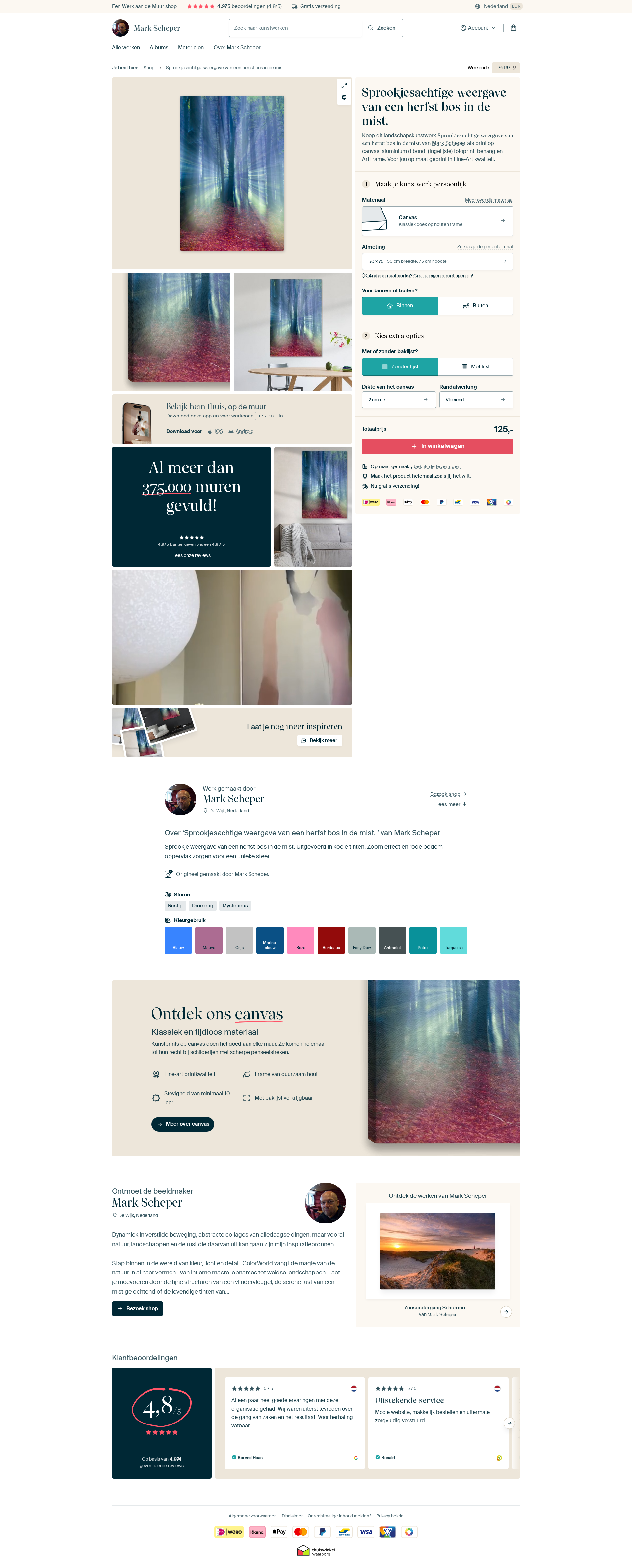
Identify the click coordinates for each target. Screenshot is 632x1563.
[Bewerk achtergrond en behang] (344, 98)
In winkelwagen (443, 446)
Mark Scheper (157, 28)
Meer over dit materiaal (489, 200)
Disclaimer (292, 1516)
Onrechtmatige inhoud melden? (339, 1516)
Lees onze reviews (191, 555)
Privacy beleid (390, 1516)
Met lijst (480, 366)
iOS (219, 431)
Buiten (480, 305)
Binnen (404, 305)
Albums (159, 47)
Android (245, 431)
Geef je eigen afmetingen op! (421, 276)
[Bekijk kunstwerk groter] (344, 85)
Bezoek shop (445, 794)
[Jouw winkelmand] (513, 28)
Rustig (175, 905)
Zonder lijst (404, 366)
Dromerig (202, 905)
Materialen (191, 47)
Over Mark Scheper (237, 47)
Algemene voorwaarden (253, 1516)
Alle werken (126, 47)
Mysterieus (235, 905)
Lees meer (448, 804)
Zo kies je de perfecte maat (485, 247)
